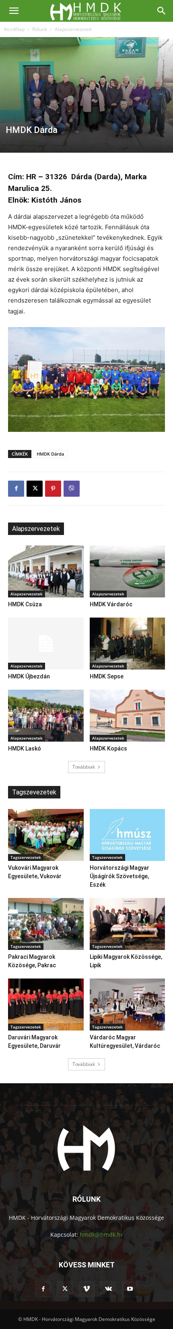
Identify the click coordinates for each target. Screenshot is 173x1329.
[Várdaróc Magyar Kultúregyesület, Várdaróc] (127, 1004)
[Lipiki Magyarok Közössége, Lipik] (127, 924)
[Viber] (72, 489)
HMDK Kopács (108, 748)
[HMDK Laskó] (46, 716)
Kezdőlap (14, 29)
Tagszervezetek (25, 857)
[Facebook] (16, 489)
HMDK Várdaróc (111, 604)
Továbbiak (83, 766)
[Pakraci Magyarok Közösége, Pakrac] (46, 924)
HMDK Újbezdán (29, 676)
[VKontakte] (108, 1289)
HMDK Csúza (25, 604)
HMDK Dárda (50, 454)
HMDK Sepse (107, 676)
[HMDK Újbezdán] (46, 644)
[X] (35, 489)
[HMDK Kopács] (127, 716)
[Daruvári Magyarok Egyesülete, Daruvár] (46, 1004)
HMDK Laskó (24, 748)
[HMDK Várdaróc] (127, 571)
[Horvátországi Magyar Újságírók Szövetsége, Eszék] (127, 835)
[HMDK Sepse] (127, 644)
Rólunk (39, 29)
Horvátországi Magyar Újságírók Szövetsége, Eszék (119, 876)
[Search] (161, 11)
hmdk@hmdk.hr (101, 1234)
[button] (14, 11)
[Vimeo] (86, 1289)
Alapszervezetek (73, 29)
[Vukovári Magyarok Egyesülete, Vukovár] (46, 835)
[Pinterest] (53, 489)
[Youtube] (130, 1289)
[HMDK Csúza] (46, 571)
